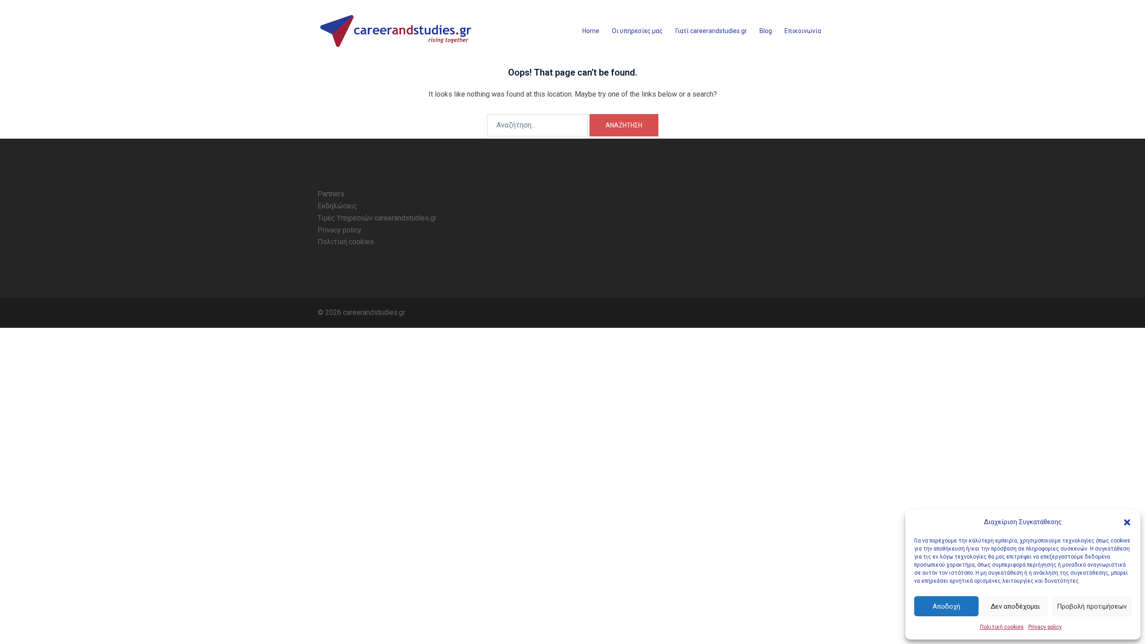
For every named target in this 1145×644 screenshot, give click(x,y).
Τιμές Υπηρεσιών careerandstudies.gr (377, 218)
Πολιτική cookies (1002, 627)
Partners (331, 194)
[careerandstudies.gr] (398, 31)
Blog (765, 30)
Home (590, 30)
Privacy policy (1045, 627)
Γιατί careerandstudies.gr (711, 30)
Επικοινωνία (803, 30)
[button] (1127, 522)
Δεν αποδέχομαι (1015, 606)
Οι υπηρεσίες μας (637, 30)
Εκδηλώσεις (337, 206)
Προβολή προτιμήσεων (1092, 606)
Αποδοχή (946, 606)
